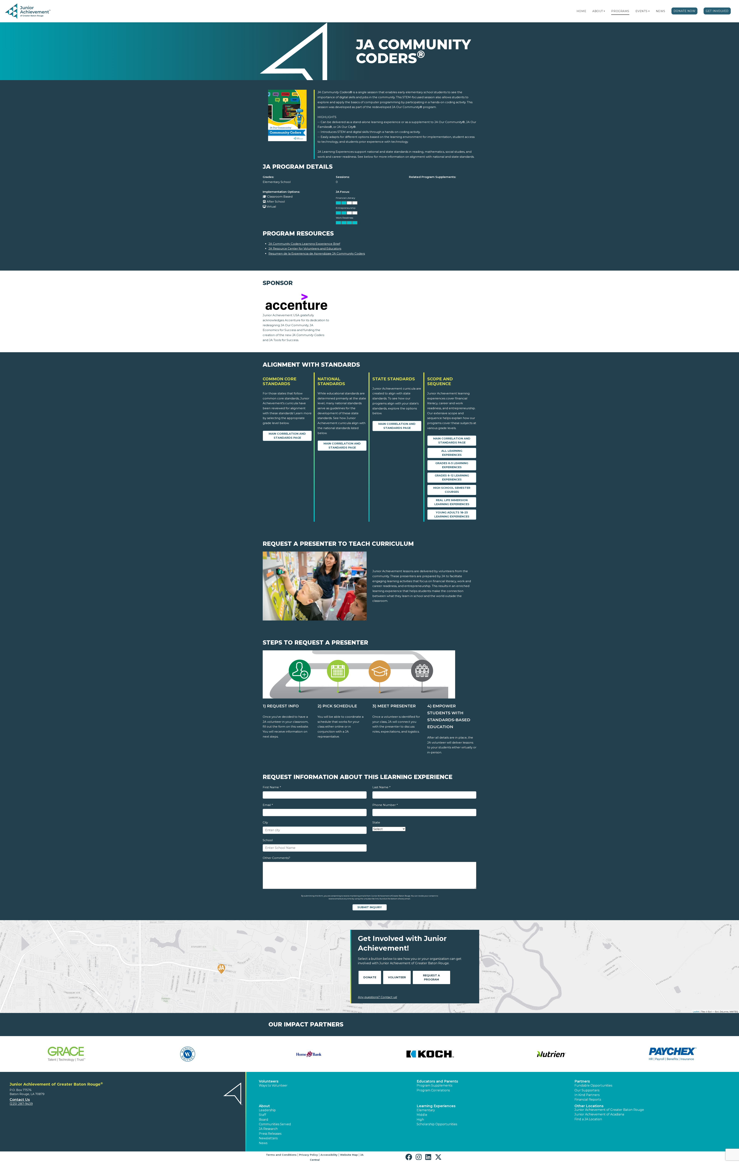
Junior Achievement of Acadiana (599, 1114)
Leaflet (696, 1011)
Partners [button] (582, 1081)
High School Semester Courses (451, 490)
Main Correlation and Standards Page (287, 435)
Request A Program (431, 977)
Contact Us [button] (20, 1099)
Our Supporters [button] (586, 1090)
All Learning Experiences (451, 453)
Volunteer (397, 977)
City (265, 822)
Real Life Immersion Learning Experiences (451, 502)
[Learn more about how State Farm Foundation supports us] (309, 1054)
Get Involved (717, 11)
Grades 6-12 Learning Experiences (452, 477)
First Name (272, 787)
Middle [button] (422, 1115)
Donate (369, 977)
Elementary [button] (426, 1110)
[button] (604, 11)
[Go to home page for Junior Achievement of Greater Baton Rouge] (28, 11)
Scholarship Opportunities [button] (437, 1124)
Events (641, 11)
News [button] (263, 1143)
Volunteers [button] (268, 1081)
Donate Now (685, 11)
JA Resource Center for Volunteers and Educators (304, 248)
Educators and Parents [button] (437, 1081)
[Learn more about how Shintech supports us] (187, 1054)
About (597, 11)
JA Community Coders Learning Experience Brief (304, 244)
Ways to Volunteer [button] (273, 1085)
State (376, 822)
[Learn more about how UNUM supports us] (430, 1054)
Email (268, 805)
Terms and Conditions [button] (281, 1154)
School (268, 840)
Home (581, 11)
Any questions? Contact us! (377, 997)
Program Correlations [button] (433, 1090)
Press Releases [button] (270, 1133)
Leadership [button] (267, 1110)
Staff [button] (262, 1115)
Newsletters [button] (268, 1138)
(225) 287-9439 (21, 1104)
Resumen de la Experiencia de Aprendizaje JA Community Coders (316, 253)
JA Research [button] (268, 1129)
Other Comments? (276, 858)
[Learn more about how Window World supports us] (672, 1054)
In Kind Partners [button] (586, 1095)
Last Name (381, 787)
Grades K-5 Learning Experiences (451, 465)
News (660, 11)
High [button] (420, 1119)
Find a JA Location (588, 1119)
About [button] (264, 1106)
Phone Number (385, 805)
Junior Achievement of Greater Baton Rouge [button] (609, 1110)
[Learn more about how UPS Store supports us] (551, 1054)
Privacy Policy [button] (308, 1154)
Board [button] (263, 1119)
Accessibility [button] (329, 1154)
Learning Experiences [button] (436, 1106)
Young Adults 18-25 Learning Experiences (451, 514)
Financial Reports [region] (587, 1099)
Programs (620, 11)
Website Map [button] (349, 1154)
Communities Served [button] (275, 1124)
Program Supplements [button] (434, 1085)
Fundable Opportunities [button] (593, 1085)
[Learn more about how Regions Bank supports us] (66, 1054)
